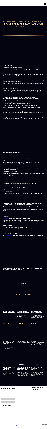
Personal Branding (23, 16)
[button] (45, 4)
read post (6, 323)
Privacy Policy (24, 424)
